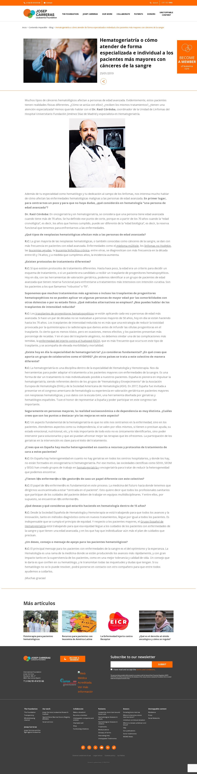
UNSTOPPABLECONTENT (166, 13)
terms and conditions (146, 669)
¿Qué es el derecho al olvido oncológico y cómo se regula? (155, 638)
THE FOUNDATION (70, 14)
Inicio (24, 27)
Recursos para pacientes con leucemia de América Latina (77, 638)
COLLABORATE (123, 14)
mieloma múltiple (127, 246)
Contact (49, 3)
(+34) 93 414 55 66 (33, 3)
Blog (51, 27)
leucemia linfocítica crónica (72, 250)
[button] (153, 2)
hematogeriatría (87, 467)
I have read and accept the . (134, 669)
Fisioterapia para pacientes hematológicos (38, 638)
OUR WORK (107, 14)
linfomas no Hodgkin (157, 246)
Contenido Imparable (38, 27)
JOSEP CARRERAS (90, 14)
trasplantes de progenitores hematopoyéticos (64, 313)
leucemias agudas (40, 250)
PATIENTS (138, 14)
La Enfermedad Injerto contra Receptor (117, 638)
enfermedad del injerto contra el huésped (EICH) (69, 341)
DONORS (151, 14)
